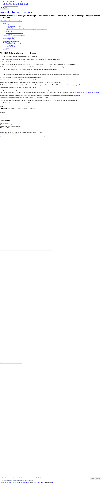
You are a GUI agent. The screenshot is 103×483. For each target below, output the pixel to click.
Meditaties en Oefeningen (12, 39)
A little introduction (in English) (13, 26)
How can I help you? (8, 31)
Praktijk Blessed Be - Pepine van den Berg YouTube (15, 3)
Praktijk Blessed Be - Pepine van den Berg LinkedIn (15, 4)
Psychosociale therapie (8, 38)
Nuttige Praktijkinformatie (9, 42)
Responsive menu (4, 8)
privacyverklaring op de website (20, 87)
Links (7, 48)
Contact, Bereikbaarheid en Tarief (11, 41)
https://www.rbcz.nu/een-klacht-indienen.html (89, 92)
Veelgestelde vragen (11, 46)
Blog (7, 30)
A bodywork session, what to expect (14, 33)
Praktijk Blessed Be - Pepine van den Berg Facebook (15, 1)
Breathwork (9, 34)
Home (4, 23)
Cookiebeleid (30, 480)
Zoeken (2, 7)
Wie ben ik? (6, 24)
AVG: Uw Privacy (10, 45)
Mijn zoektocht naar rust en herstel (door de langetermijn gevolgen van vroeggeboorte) (26, 29)
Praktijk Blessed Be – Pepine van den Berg (16, 12)
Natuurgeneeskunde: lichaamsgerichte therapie (14, 35)
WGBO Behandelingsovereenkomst (14, 43)
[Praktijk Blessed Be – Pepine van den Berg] (11, 21)
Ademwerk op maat (10, 37)
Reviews (5, 49)
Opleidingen (9, 27)
